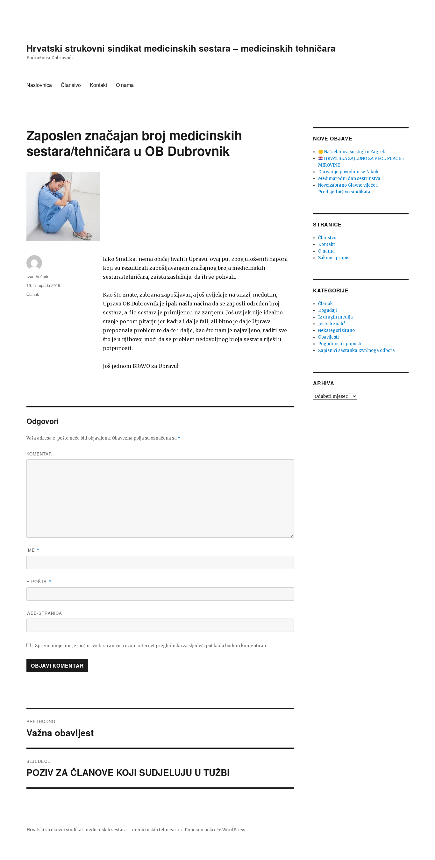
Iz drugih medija (335, 317)
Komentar (39, 454)
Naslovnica (39, 85)
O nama (125, 85)
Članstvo (71, 85)
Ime (32, 550)
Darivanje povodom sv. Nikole (349, 172)
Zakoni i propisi (334, 258)
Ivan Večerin (37, 276)
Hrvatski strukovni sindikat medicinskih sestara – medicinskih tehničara (181, 47)
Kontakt (98, 85)
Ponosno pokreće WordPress (215, 830)
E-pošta (38, 581)
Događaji (327, 310)
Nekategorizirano (336, 330)
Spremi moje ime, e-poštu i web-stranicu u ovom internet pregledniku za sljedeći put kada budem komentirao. (151, 646)
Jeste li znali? (331, 323)
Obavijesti (328, 337)
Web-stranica (44, 613)
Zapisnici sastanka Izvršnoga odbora (356, 350)
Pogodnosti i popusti (339, 344)
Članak (32, 294)
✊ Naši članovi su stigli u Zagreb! (352, 151)
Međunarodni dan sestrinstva (349, 178)
